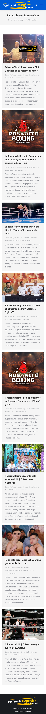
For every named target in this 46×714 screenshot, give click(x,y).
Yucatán (19, 75)
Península (13, 75)
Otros (11, 238)
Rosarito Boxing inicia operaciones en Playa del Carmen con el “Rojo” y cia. (23, 401)
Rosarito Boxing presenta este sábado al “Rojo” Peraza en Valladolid (20, 479)
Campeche (13, 567)
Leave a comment (20, 78)
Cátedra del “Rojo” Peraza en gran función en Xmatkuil (22, 646)
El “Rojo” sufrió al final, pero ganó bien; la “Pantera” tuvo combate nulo (22, 230)
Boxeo (7, 75)
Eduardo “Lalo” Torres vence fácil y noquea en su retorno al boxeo (22, 69)
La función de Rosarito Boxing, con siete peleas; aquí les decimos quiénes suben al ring (23, 159)
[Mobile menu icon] (41, 5)
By (31, 75)
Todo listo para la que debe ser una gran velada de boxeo (23, 562)
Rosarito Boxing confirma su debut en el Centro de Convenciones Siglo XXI (23, 309)
